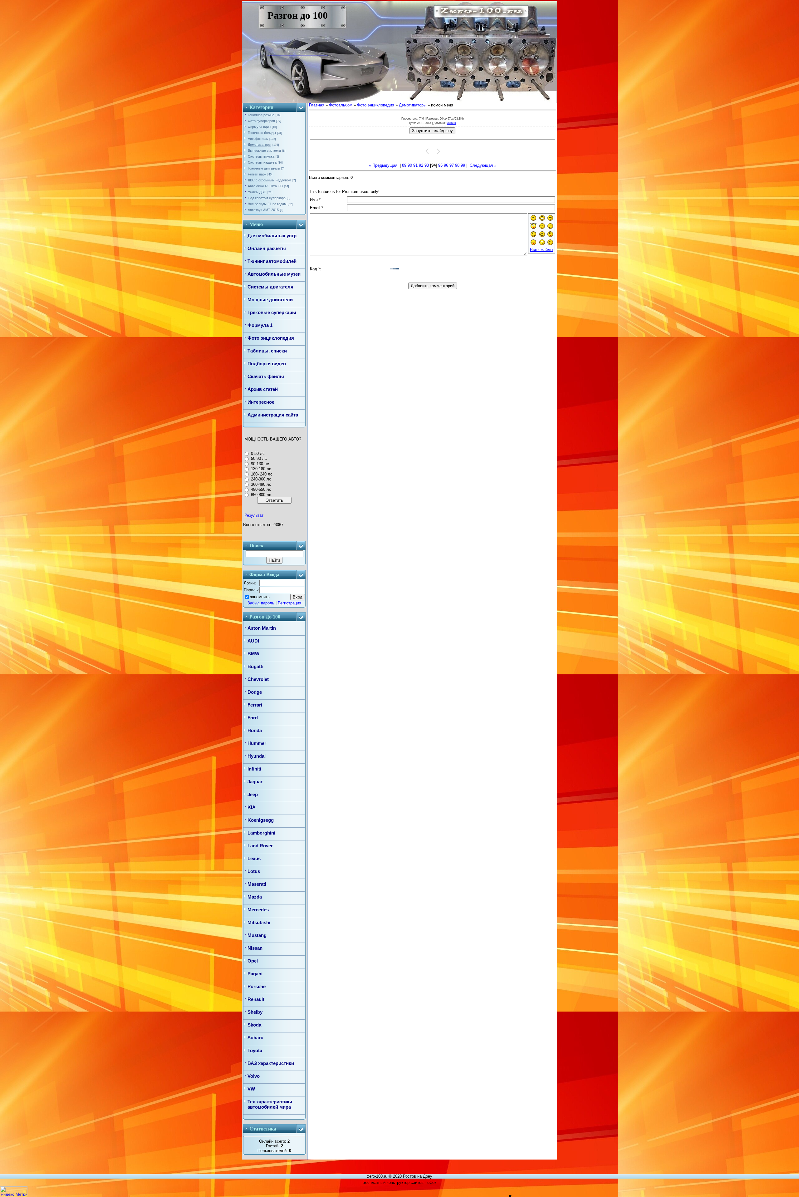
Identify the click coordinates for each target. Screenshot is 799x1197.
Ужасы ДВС (257, 192)
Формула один (259, 127)
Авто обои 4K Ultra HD (265, 186)
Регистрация (289, 603)
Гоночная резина (261, 115)
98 (457, 165)
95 (440, 165)
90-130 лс (260, 463)
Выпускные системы (264, 150)
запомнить (260, 596)
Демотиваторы (259, 144)
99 (463, 165)
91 (415, 165)
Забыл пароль (261, 603)
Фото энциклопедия (375, 105)
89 (404, 165)
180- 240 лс (261, 474)
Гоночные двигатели (264, 168)
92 (421, 165)
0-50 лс (258, 453)
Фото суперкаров (261, 121)
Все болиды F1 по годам (267, 204)
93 (426, 165)
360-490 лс (261, 484)
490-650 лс (261, 489)
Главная (316, 105)
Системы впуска (261, 156)
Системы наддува (262, 162)
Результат (253, 515)
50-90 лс (259, 458)
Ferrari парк (257, 174)
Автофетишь (258, 138)
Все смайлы (541, 249)
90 (410, 165)
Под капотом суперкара (267, 198)
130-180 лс (261, 468)
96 (446, 165)
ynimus (451, 123)
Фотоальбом (340, 105)
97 (451, 165)
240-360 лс (261, 479)
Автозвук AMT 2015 (263, 210)
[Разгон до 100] (272, 54)
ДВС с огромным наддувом (269, 180)
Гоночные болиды (262, 133)
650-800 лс (261, 494)
